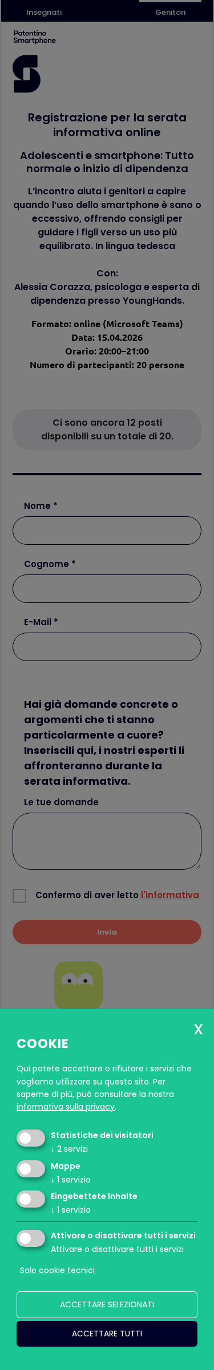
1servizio (71, 1179)
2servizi (69, 1149)
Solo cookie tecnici (57, 1270)
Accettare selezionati (107, 1304)
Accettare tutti (107, 1333)
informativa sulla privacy (66, 1106)
